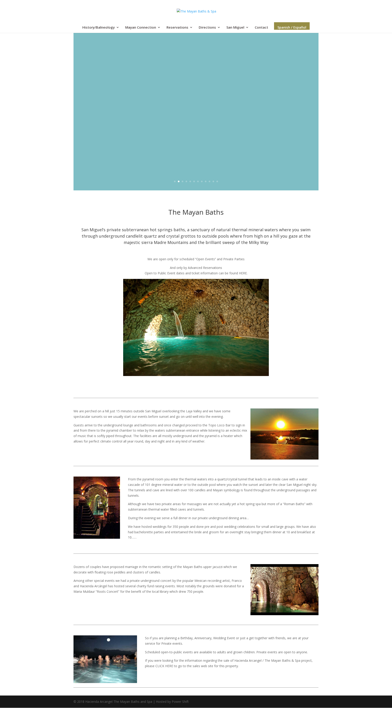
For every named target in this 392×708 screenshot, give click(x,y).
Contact (261, 28)
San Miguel (235, 28)
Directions (207, 28)
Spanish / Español (291, 27)
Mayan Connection (140, 28)
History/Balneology (98, 28)
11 (213, 181)
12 (217, 181)
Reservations (177, 28)
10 (209, 181)
